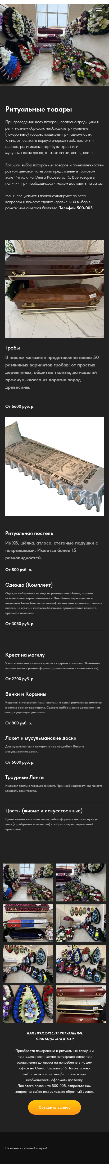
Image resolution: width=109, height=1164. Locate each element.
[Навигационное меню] (99, 10)
